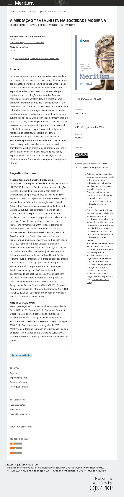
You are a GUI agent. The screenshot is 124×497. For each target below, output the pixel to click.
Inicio (12, 11)
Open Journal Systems (21, 426)
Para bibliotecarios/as (20, 414)
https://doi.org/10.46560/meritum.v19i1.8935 (37, 58)
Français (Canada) (19, 382)
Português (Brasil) (19, 386)
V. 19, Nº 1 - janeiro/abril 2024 (43, 11)
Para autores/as (17, 409)
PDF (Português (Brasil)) (90, 99)
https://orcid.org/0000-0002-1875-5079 (27, 42)
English (13, 373)
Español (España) (18, 377)
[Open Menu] (10, 3)
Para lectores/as (17, 404)
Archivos (22, 11)
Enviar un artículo (21, 355)
